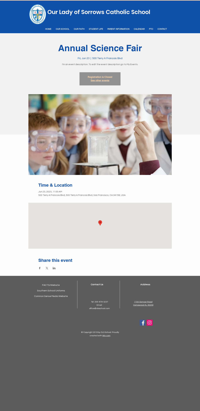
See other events (100, 80)
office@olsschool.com (99, 308)
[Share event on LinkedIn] (54, 268)
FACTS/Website (51, 285)
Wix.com (106, 336)
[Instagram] (149, 322)
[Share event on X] (47, 268)
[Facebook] (142, 322)
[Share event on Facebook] (39, 268)
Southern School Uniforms (51, 290)
